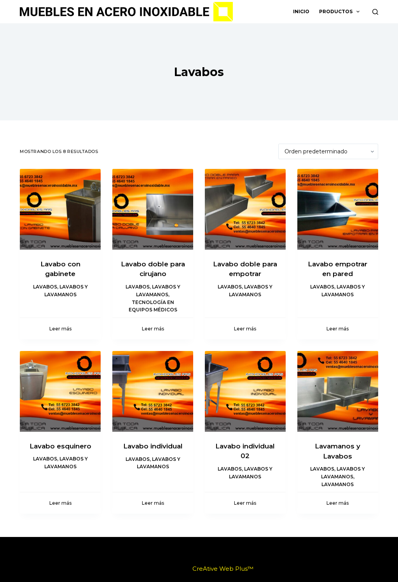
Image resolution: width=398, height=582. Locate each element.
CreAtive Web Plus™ (222, 568)
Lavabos (45, 287)
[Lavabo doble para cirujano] (152, 209)
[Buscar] (375, 12)
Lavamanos (337, 484)
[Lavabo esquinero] (60, 391)
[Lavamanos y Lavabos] (337, 391)
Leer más (60, 329)
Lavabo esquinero (60, 446)
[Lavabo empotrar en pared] (337, 209)
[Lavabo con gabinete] (60, 209)
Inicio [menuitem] (301, 11)
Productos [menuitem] (336, 11)
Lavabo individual (153, 446)
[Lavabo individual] (152, 391)
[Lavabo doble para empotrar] (245, 209)
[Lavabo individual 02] (245, 391)
